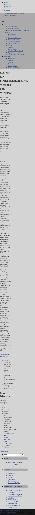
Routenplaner (7, 4)
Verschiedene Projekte (14, 68)
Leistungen (7, 32)
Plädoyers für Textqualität (4, 356)
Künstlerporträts (12, 49)
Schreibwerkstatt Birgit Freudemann (14, 14)
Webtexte (10, 45)
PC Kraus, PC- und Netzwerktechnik (13, 502)
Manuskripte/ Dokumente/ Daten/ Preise (19, 30)
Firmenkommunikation (14, 41)
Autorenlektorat (12, 34)
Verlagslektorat (12, 36)
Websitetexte (7, 421)
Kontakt (6, 8)
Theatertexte (11, 64)
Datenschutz (7, 6)
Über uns (6, 25)
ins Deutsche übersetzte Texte (7, 438)
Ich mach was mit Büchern (15, 496)
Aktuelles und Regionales (15, 462)
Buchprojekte (11, 58)
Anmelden (7, 2)
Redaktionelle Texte (13, 40)
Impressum (7, 10)
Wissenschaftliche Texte (14, 38)
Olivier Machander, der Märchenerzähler (14, 506)
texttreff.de (11, 498)
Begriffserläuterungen (14, 28)
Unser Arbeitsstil (12, 27)
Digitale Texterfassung (14, 53)
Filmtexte (10, 47)
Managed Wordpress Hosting (8, 512)
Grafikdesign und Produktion (16, 55)
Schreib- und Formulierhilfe (15, 51)
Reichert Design (12, 500)
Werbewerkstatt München (15, 494)
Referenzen (7, 56)
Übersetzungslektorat (13, 43)
